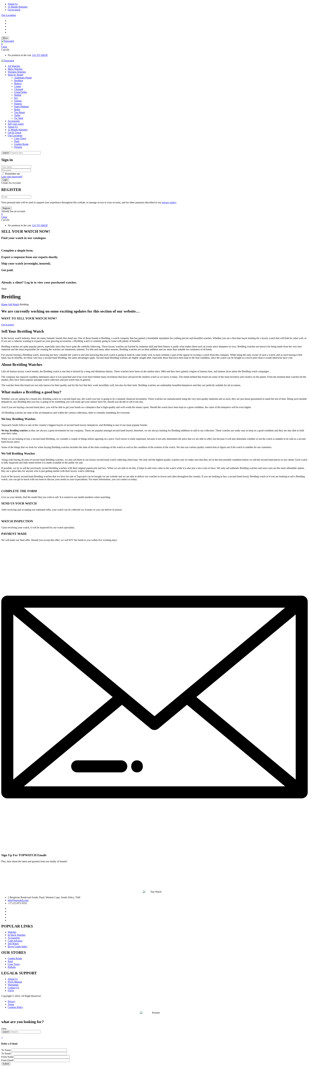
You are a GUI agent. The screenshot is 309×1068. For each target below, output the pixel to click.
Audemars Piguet (23, 77)
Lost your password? (12, 176)
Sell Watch (13, 304)
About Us (13, 4)
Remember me (12, 173)
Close (4, 46)
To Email (6, 1053)
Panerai (18, 103)
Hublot (17, 95)
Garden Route (21, 144)
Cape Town (20, 138)
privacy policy (169, 202)
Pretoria (18, 147)
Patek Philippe (21, 106)
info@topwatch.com (18, 900)
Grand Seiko (20, 92)
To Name (6, 1050)
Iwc (16, 98)
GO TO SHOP (40, 55)
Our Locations (8, 15)
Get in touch (14, 9)
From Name (7, 1056)
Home (4, 304)
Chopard (18, 89)
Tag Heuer (19, 112)
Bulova (18, 83)
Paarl (16, 141)
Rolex (17, 109)
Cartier (17, 86)
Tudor (17, 115)
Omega (18, 100)
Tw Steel (18, 118)
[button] (154, 44)
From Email (7, 1060)
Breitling (18, 80)
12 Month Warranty (18, 6)
